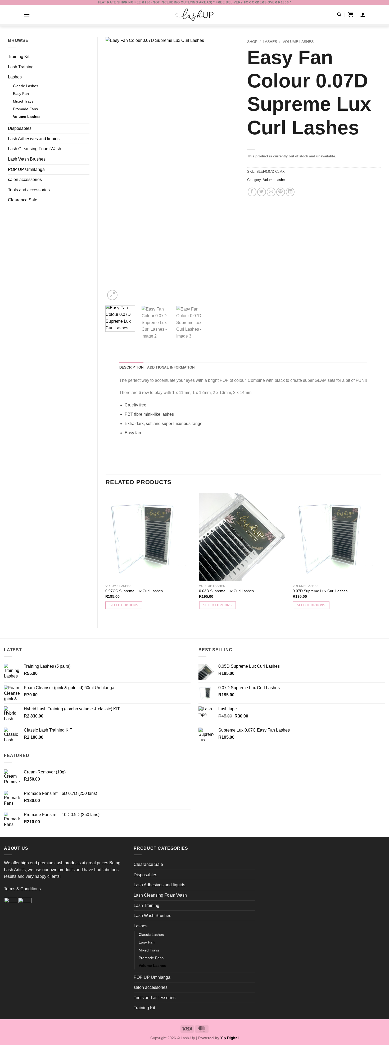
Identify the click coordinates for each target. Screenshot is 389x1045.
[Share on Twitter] (261, 192)
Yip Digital (229, 1038)
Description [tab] (131, 367)
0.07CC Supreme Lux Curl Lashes (134, 591)
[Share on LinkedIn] (290, 192)
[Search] (339, 15)
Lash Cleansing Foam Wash (34, 149)
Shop (252, 42)
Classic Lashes (25, 86)
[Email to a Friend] (271, 192)
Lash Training (21, 67)
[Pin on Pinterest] (280, 192)
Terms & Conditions (22, 889)
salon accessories (25, 179)
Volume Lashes (26, 116)
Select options (124, 605)
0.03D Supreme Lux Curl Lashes (226, 591)
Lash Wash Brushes (27, 159)
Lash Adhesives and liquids (34, 138)
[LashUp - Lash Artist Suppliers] (194, 14)
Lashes (15, 77)
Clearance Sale (22, 200)
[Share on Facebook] (252, 192)
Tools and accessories (29, 190)
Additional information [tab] (171, 367)
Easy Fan (21, 93)
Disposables (19, 128)
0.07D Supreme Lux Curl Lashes (320, 591)
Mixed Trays (23, 101)
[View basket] (350, 14)
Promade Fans (25, 109)
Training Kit (18, 56)
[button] (27, 14)
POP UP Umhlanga (26, 169)
